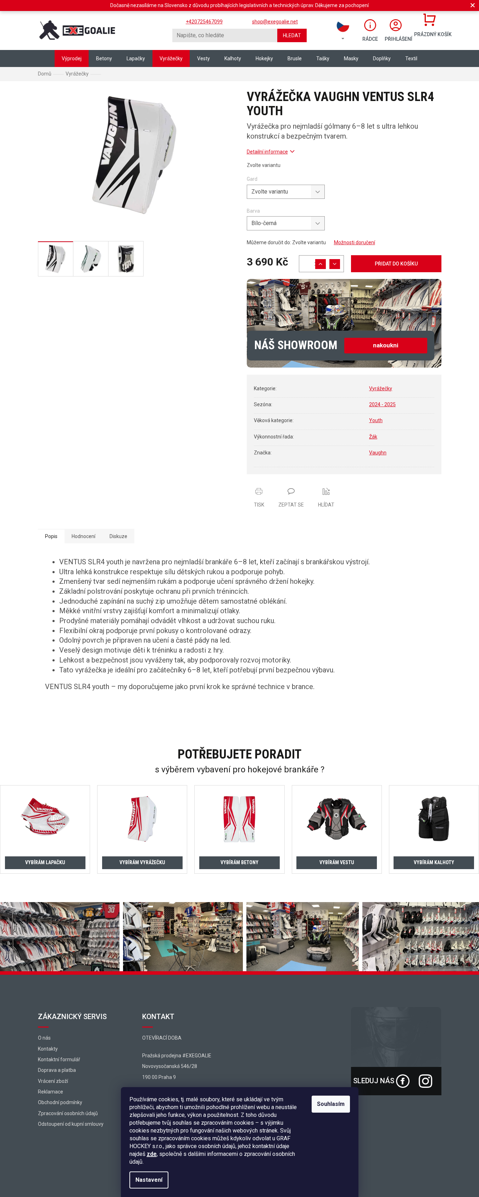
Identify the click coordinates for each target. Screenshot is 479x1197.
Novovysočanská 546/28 (169, 1066)
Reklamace (50, 1092)
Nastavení (148, 1179)
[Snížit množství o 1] (334, 264)
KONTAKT (158, 1016)
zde (152, 1154)
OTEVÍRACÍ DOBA (162, 1038)
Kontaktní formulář (59, 1059)
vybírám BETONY (239, 862)
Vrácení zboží (53, 1081)
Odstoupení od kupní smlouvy (71, 1124)
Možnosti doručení (354, 242)
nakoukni (386, 345)
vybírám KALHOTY (434, 862)
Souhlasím (331, 1104)
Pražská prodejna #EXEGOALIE (176, 1055)
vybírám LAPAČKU (45, 862)
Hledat (292, 35)
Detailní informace (267, 152)
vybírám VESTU (336, 862)
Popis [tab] (51, 536)
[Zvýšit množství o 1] (320, 264)
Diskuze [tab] (118, 536)
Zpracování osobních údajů (68, 1113)
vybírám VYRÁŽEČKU (142, 862)
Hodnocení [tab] (83, 536)
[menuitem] (72, 58)
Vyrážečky (380, 388)
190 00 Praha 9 (159, 1077)
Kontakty (48, 1049)
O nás (44, 1038)
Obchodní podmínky (60, 1102)
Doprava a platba (57, 1070)
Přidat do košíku (396, 264)
